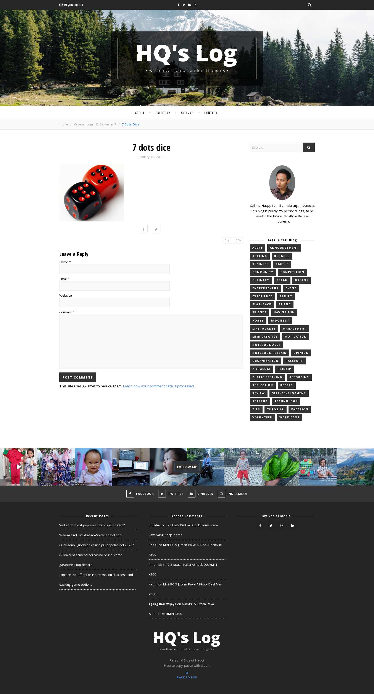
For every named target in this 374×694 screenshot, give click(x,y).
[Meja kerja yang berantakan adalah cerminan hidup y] (131, 467)
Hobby (258, 320)
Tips (256, 409)
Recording (299, 377)
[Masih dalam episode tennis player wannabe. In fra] (243, 467)
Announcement (284, 248)
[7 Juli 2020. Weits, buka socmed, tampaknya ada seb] (205, 467)
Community (262, 272)
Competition (292, 272)
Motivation (296, 336)
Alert (257, 248)
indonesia (280, 320)
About (140, 112)
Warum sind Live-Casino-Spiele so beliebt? (90, 535)
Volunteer (262, 417)
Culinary (260, 280)
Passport (294, 361)
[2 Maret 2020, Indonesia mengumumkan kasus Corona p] (355, 467)
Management (294, 328)
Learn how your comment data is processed (158, 386)
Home (63, 124)
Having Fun (284, 312)
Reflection (262, 385)
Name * (65, 262)
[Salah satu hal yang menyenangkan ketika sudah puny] (93, 467)
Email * (64, 278)
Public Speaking (267, 377)
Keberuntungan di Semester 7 (95, 124)
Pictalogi (261, 369)
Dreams (301, 280)
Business (260, 264)
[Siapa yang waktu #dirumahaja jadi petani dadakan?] (280, 467)
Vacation (299, 409)
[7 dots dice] (151, 192)
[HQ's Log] (187, 58)
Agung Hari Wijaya (162, 604)
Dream (282, 280)
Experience (262, 296)
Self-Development (289, 393)
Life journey (264, 328)
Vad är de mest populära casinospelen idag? (92, 525)
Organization (265, 361)
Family (286, 296)
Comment (66, 312)
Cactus (282, 264)
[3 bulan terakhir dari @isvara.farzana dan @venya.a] (18, 467)
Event (291, 288)
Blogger (282, 256)
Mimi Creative (265, 336)
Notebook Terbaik (269, 353)
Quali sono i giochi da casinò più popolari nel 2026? (96, 545)
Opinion (301, 353)
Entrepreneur (265, 288)
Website (65, 295)
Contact (211, 112)
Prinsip (284, 369)
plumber (155, 525)
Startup (260, 401)
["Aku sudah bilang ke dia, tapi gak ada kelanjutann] (168, 467)
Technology (286, 401)
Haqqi (153, 545)
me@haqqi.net (74, 5)
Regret (286, 385)
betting (259, 256)
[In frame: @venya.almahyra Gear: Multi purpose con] (318, 467)
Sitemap (187, 112)
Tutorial (275, 409)
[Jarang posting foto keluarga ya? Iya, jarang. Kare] (56, 467)
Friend (285, 304)
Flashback (261, 304)
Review (258, 393)
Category (162, 112)
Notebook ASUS (266, 345)
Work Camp (289, 417)
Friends (259, 312)
